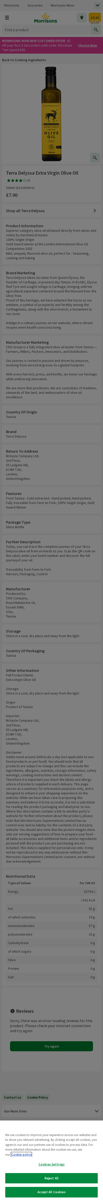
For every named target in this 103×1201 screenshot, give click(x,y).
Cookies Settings (51, 1164)
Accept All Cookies (51, 1192)
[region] (51, 1160)
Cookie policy (21, 1154)
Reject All (51, 1178)
